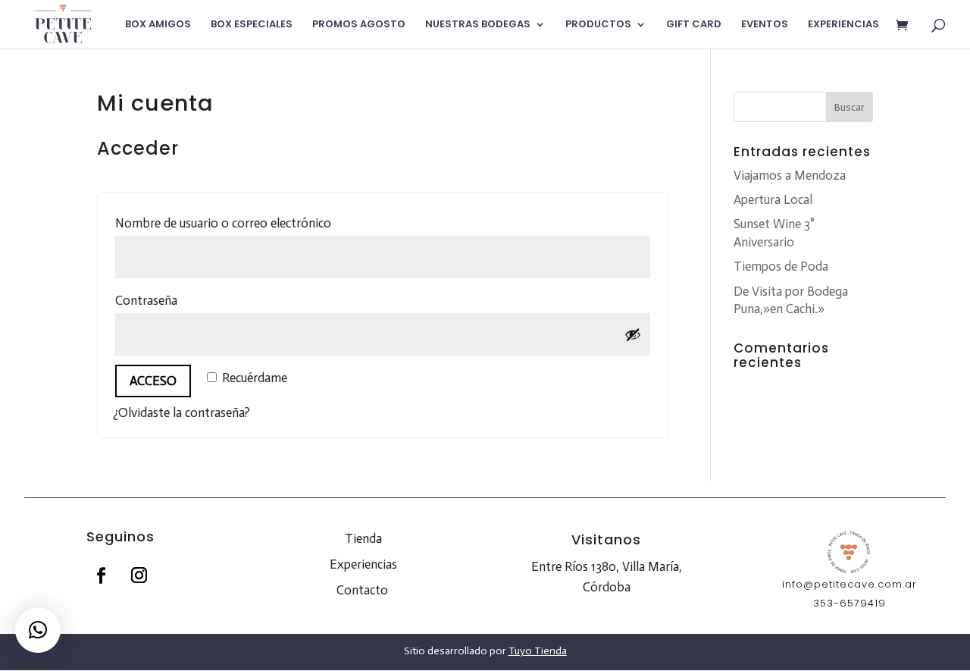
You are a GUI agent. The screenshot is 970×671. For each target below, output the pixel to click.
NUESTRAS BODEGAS (477, 25)
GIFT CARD (693, 25)
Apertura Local (773, 199)
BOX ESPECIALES (252, 25)
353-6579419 (849, 603)
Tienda (363, 538)
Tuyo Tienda (537, 650)
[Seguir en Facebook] (101, 575)
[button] (38, 630)
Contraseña (182, 300)
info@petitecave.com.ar (849, 584)
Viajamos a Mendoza (790, 175)
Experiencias (363, 564)
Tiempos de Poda (781, 266)
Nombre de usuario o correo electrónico (259, 222)
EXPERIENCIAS (843, 25)
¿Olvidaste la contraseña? (181, 412)
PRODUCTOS (598, 25)
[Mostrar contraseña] (632, 334)
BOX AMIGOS (158, 25)
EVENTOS (764, 25)
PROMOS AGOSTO (358, 25)
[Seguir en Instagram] (139, 575)
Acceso (153, 380)
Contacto (362, 589)
